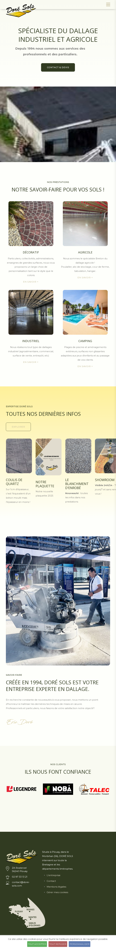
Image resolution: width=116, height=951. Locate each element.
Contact (51, 881)
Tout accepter (37, 944)
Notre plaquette (15, 484)
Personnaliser (79, 944)
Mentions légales (56, 886)
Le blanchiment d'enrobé (47, 483)
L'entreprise (53, 875)
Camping (85, 341)
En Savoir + (30, 281)
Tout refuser (57, 944)
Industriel (30, 341)
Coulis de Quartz (103, 481)
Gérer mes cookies (57, 892)
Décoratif (31, 252)
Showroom (75, 479)
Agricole (85, 252)
